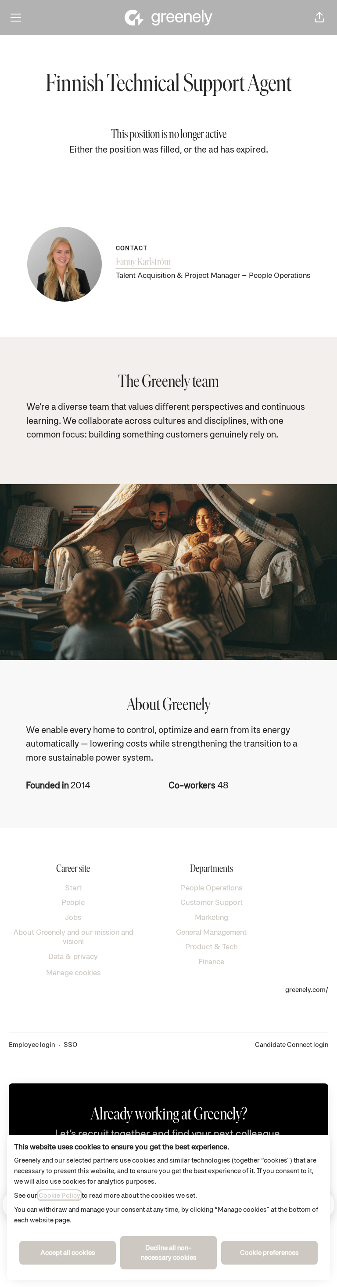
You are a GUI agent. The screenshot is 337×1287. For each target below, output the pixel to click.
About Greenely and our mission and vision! (73, 936)
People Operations (211, 887)
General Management (211, 932)
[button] (319, 17)
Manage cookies (73, 972)
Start (73, 887)
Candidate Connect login (291, 1044)
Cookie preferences (269, 1252)
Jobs (73, 917)
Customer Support (211, 902)
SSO (70, 1044)
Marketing (211, 917)
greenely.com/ (306, 989)
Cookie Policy (59, 1195)
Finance (211, 961)
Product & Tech (211, 946)
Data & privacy (73, 956)
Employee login (32, 1044)
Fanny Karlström (143, 262)
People (73, 902)
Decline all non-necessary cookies (169, 1252)
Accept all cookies (67, 1252)
